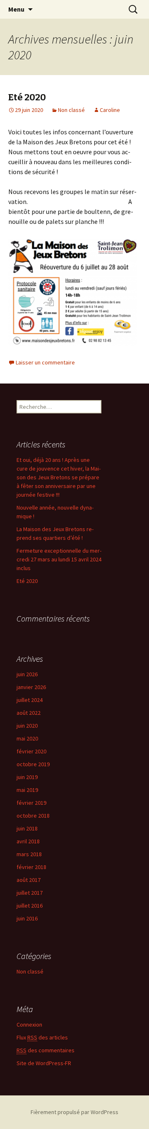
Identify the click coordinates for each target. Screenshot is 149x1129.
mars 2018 (29, 854)
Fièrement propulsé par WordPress (74, 1112)
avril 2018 (28, 841)
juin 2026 (27, 674)
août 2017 (29, 880)
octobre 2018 (33, 815)
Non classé (71, 110)
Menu (16, 9)
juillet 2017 (30, 892)
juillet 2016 (30, 905)
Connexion (29, 1024)
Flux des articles (42, 1037)
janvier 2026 (31, 687)
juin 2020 (27, 725)
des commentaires (45, 1050)
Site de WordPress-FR (44, 1063)
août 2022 (29, 712)
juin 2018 (27, 828)
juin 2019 (27, 777)
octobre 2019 (33, 764)
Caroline (110, 110)
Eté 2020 (27, 97)
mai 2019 (27, 790)
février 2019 (31, 802)
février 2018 (31, 867)
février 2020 (31, 751)
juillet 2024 (30, 700)
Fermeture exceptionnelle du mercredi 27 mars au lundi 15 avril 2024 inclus (59, 559)
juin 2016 (27, 918)
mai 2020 (27, 738)
